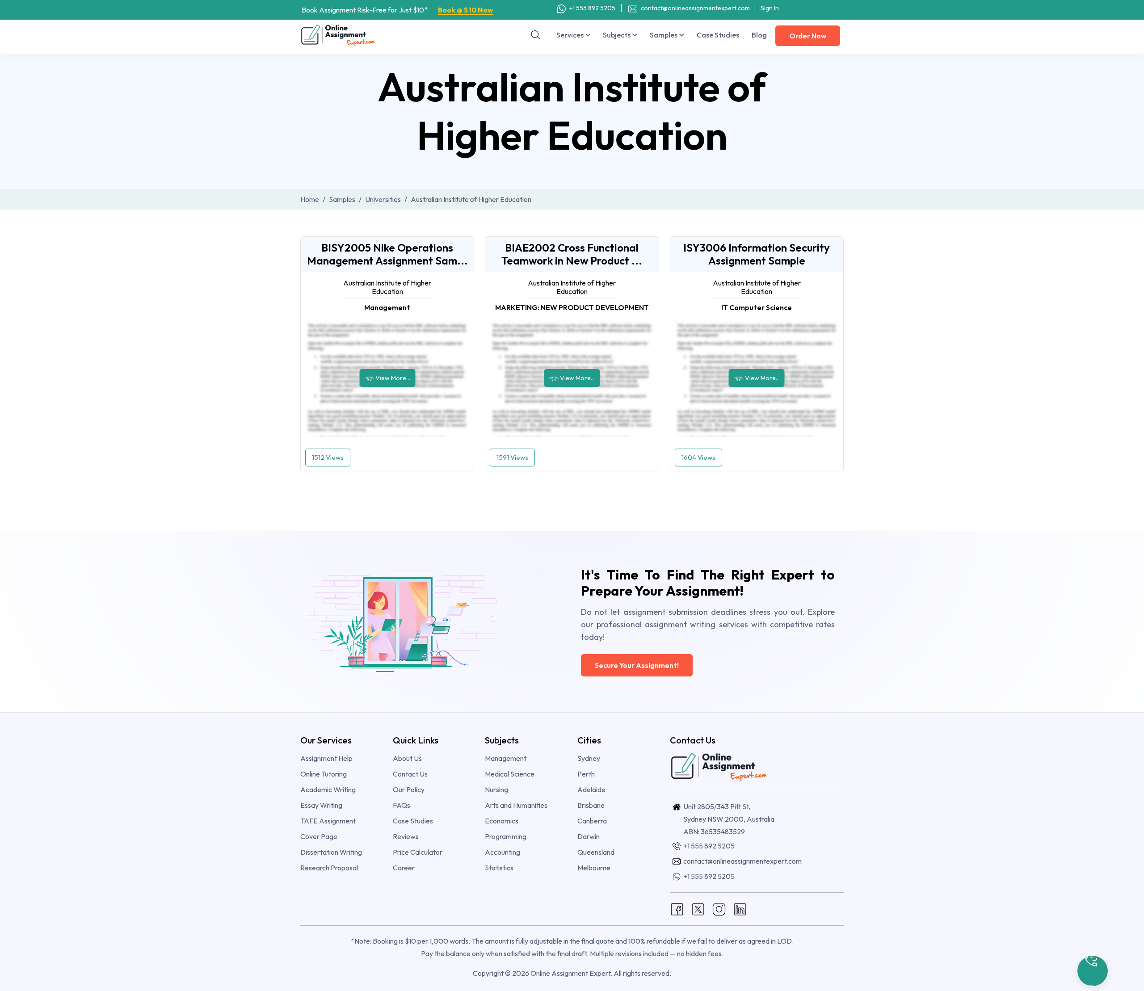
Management (505, 758)
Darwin (588, 836)
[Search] (536, 35)
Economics (501, 820)
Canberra (592, 820)
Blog (759, 34)
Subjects (617, 34)
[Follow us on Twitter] (698, 908)
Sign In (770, 8)
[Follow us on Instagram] (719, 908)
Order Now (807, 35)
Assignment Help (326, 758)
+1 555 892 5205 (591, 8)
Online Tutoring (323, 773)
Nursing (496, 789)
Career (404, 867)
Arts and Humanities (516, 805)
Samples (664, 34)
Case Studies (718, 34)
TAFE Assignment (328, 820)
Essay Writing (321, 805)
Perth (586, 773)
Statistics (499, 867)
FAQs (401, 805)
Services (570, 34)
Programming (505, 836)
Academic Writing (328, 789)
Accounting (502, 852)
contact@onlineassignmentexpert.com (695, 8)
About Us (407, 758)
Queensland (595, 852)
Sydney (588, 758)
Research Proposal (329, 867)
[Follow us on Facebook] (677, 908)
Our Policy (409, 789)
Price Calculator (417, 852)
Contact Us (410, 773)
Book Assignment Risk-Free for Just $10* (397, 9)
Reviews (406, 836)
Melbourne (593, 867)
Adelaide (591, 789)
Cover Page (318, 836)
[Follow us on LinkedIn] (740, 908)
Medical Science (509, 773)
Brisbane (591, 805)
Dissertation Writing (331, 852)
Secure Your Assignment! (637, 665)
